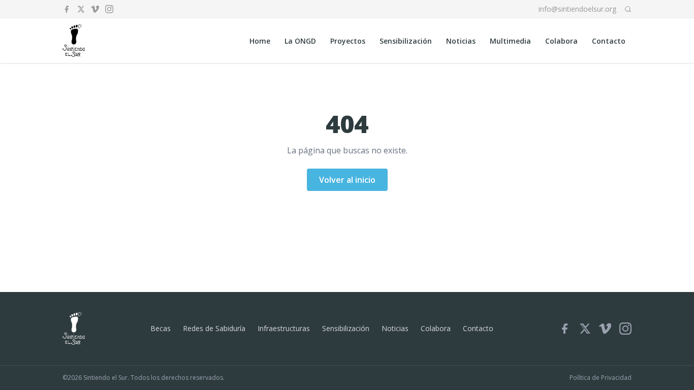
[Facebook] (66, 9)
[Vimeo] (95, 9)
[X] (81, 9)
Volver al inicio (347, 179)
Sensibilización (406, 41)
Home (259, 41)
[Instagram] (109, 9)
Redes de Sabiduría (214, 328)
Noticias (461, 41)
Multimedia (510, 41)
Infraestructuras (284, 328)
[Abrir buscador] (628, 9)
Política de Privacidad (601, 378)
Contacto (608, 41)
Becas (160, 328)
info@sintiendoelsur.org (577, 9)
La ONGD (300, 41)
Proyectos (347, 41)
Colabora (561, 41)
